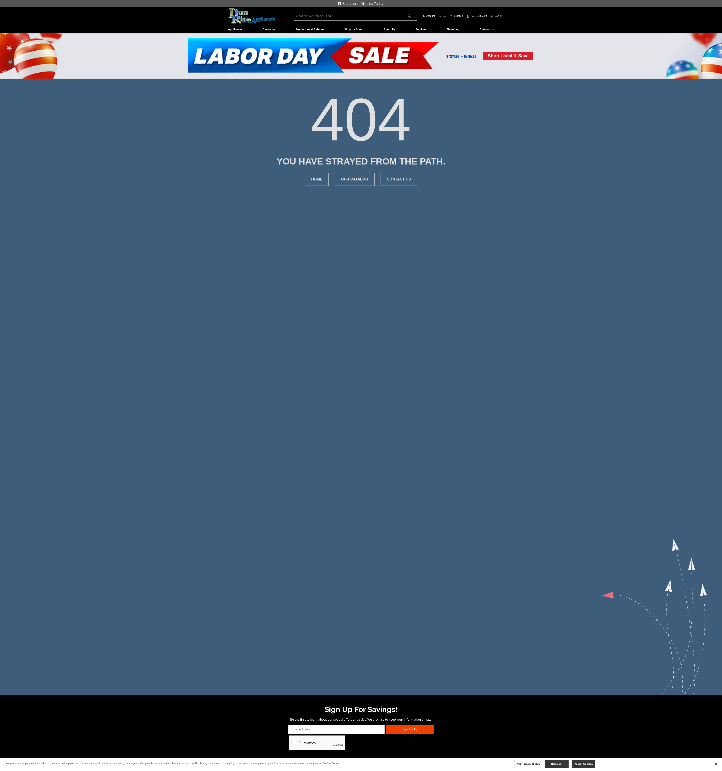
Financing (453, 29)
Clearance (269, 29)
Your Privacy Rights (528, 764)
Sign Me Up (410, 729)
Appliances (235, 29)
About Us (390, 29)
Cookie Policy (331, 763)
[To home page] (252, 16)
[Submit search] (409, 16)
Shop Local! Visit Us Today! (363, 3)
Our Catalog (354, 179)
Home (316, 179)
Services (421, 29)
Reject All (556, 764)
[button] (424, 16)
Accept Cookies (583, 764)
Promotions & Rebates (310, 29)
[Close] (716, 764)
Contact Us (487, 29)
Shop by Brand (353, 29)
